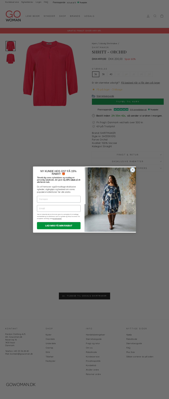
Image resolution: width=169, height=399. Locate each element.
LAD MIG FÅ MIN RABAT (58, 225)
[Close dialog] (132, 170)
